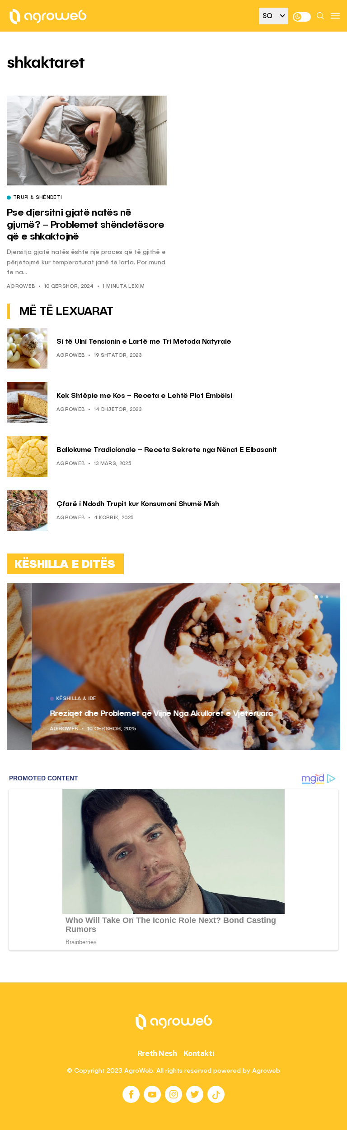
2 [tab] (321, 596)
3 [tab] (327, 596)
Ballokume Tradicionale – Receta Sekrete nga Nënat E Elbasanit (166, 450)
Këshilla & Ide (51, 699)
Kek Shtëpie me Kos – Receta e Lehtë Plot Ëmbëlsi (144, 396)
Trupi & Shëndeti (37, 198)
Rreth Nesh (157, 1053)
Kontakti (199, 1053)
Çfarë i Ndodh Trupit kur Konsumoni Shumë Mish (137, 504)
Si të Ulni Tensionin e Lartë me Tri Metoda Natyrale (143, 342)
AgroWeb (21, 286)
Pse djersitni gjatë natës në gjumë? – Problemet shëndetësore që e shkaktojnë (85, 225)
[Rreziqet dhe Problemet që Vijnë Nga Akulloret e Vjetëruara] (173, 666)
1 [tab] (316, 597)
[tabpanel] (173, 666)
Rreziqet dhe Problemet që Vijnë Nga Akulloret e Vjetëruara (136, 714)
